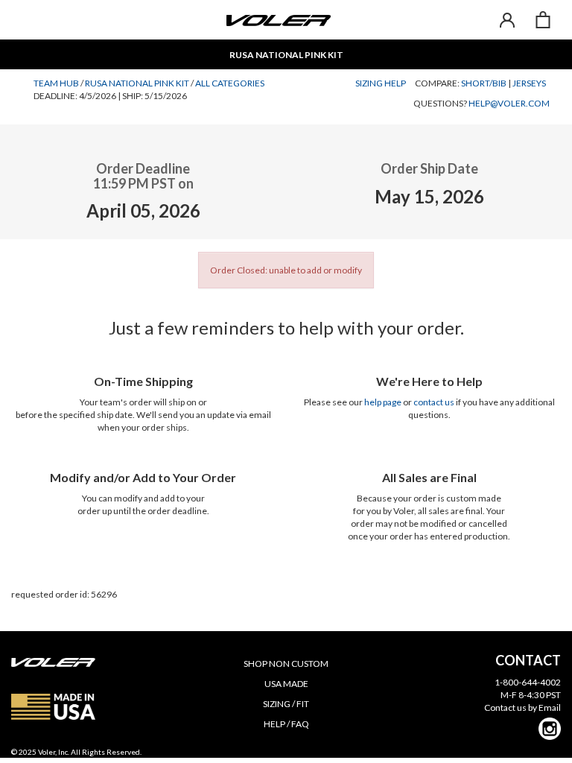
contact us (433, 402)
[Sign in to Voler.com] (507, 19)
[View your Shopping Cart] (543, 19)
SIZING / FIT (286, 703)
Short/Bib (483, 83)
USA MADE (286, 683)
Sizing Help (380, 83)
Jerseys (529, 83)
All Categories (229, 83)
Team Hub (56, 83)
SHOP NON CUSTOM (286, 663)
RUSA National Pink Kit (137, 83)
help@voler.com (509, 103)
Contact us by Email (522, 707)
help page (382, 402)
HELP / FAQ (286, 723)
